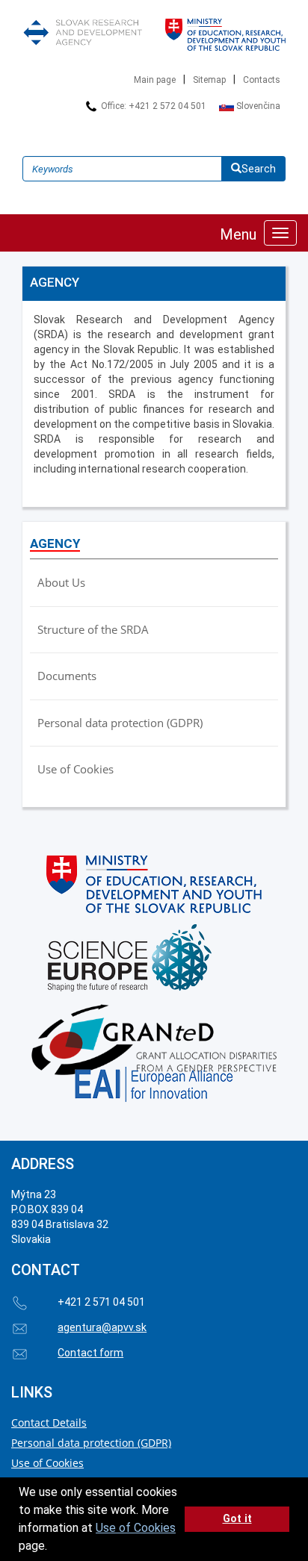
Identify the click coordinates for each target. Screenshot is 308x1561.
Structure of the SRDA (93, 629)
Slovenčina (257, 106)
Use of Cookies (136, 1528)
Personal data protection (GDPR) (120, 722)
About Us (61, 582)
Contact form (90, 1353)
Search (258, 169)
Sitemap (209, 80)
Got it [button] (237, 1518)
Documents (66, 675)
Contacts (261, 80)
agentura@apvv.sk (102, 1327)
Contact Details (49, 1422)
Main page (155, 80)
